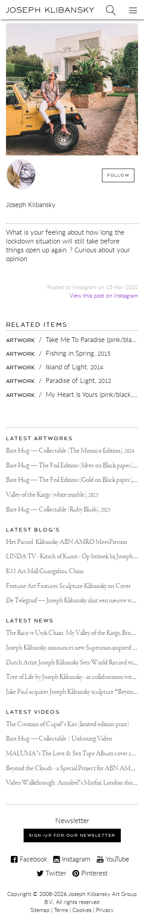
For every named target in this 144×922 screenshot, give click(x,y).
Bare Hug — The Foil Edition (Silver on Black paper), (75, 465)
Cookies (82, 910)
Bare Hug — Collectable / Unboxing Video (59, 739)
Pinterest (93, 873)
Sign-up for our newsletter (72, 835)
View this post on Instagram (104, 295)
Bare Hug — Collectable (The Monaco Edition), (70, 451)
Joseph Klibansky (31, 204)
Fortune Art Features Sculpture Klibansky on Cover (68, 586)
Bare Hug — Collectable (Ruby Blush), (58, 509)
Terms (61, 910)
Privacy (105, 910)
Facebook (32, 859)
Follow (118, 175)
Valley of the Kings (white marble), (52, 495)
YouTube (116, 859)
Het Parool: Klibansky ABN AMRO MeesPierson (66, 542)
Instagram (75, 859)
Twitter (55, 873)
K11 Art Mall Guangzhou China (45, 571)
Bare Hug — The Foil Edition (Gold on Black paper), (75, 480)
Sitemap (40, 910)
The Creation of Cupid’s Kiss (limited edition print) (67, 724)
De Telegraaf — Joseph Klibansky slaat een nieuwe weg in (74, 600)
